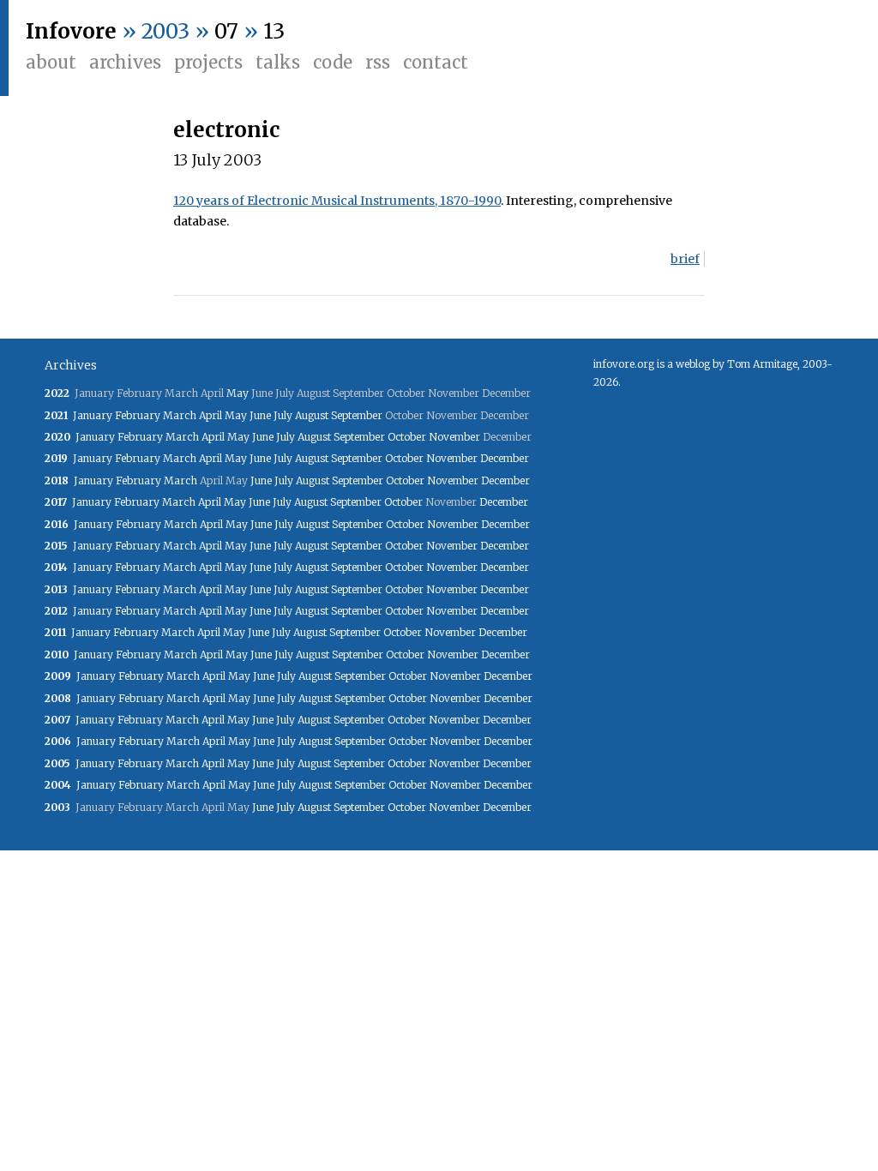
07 (226, 31)
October (407, 436)
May (237, 393)
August (311, 415)
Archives (125, 62)
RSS (377, 62)
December (504, 458)
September (356, 415)
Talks (278, 62)
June (260, 415)
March (179, 415)
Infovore (71, 31)
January (92, 415)
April (210, 415)
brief (685, 259)
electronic (226, 130)
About (51, 62)
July (283, 415)
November (454, 436)
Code (332, 62)
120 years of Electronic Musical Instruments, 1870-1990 (337, 200)
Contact (435, 62)
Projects (208, 62)
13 (274, 31)
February (137, 415)
